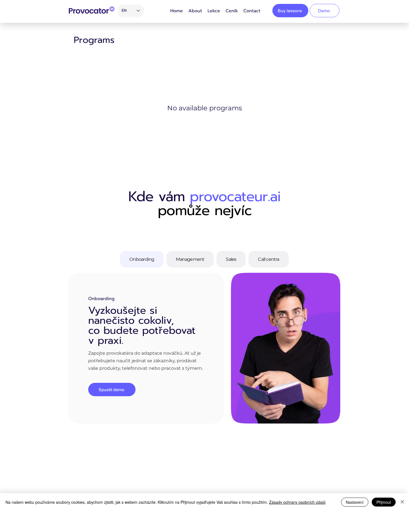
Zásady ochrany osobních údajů (297, 502)
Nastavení (355, 502)
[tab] (142, 259)
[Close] (402, 502)
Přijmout (383, 502)
